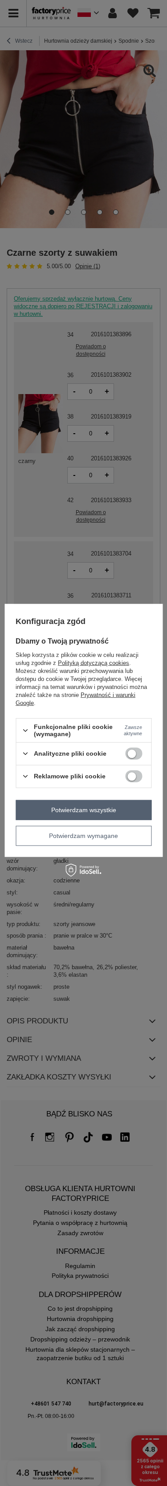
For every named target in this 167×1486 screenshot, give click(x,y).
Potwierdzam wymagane (83, 835)
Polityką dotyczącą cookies (93, 663)
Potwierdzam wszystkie (83, 809)
